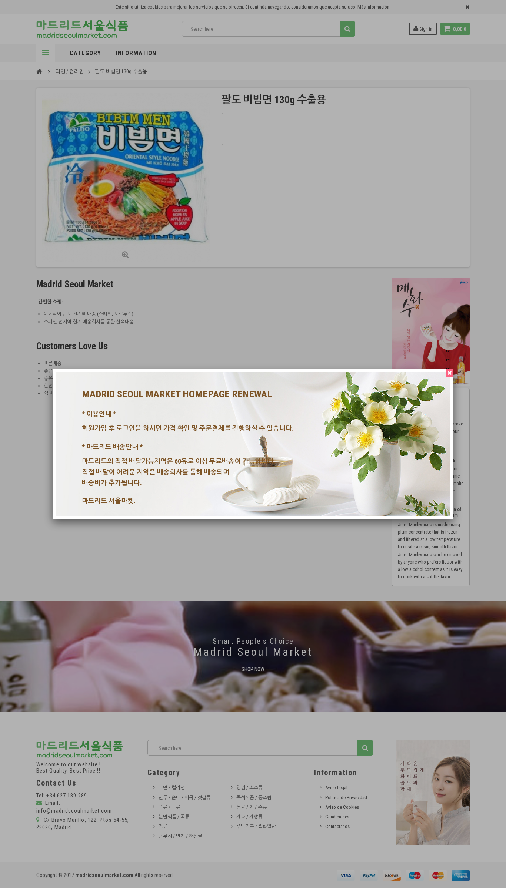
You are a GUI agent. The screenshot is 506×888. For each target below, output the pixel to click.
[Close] (449, 373)
